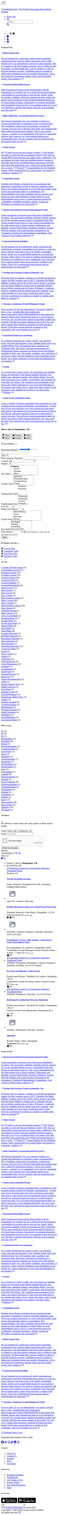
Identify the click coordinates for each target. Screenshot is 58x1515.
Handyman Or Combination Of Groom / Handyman (27, 1000)
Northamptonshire (9, 784)
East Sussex (6, 751)
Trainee (4, 699)
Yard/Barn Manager (10, 646)
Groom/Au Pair (8, 580)
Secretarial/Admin (9, 720)
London (4, 774)
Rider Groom (7, 600)
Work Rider (6, 631)
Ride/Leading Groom (10, 598)
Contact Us (12, 1456)
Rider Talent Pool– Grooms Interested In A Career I (23, 116)
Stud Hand (6, 689)
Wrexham (5, 810)
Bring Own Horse (9, 509)
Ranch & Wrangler (14, 1507)
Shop (9, 1487)
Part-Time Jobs (10, 553)
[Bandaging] (21, 522)
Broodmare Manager (10, 638)
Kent (3, 769)
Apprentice (6, 659)
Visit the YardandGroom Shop (19, 879)
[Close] (16, 444)
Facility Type (7, 484)
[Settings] (8, 41)
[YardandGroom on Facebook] (2, 1442)
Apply (4, 537)
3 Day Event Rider (9, 616)
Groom (6, 367)
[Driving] (27, 519)
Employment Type (9, 504)
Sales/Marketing (8, 717)
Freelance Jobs (10, 556)
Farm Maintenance (9, 664)
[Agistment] (23, 476)
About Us (11, 1453)
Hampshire (6, 761)
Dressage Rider (8, 618)
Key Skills (5, 529)
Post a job (11, 16)
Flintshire (5, 756)
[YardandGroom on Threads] (6, 1442)
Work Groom (7, 613)
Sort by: (4, 850)
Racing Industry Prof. (10, 684)
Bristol (4, 744)
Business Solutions (15, 1475)
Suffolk (4, 797)
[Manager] (24, 471)
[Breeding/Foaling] (23, 479)
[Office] (24, 473)
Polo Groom (6, 593)
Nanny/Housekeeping (11, 679)
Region (4, 463)
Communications (8, 704)
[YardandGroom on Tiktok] (12, 1442)
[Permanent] (23, 499)
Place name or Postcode (11, 458)
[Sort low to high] (16, 853)
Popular (17, 435)
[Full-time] (22, 486)
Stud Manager (7, 643)
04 (2, 733)
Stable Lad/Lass (8, 687)
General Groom (8, 577)
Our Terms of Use (15, 1480)
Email (3, 834)
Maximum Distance (10, 450)
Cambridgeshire (8, 749)
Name (3, 831)
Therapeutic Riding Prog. (12, 697)
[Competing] (21, 527)
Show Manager (8, 641)
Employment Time (9, 494)
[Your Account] (8, 39)
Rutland (4, 792)
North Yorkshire (8, 782)
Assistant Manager (9, 633)
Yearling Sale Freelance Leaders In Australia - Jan (23, 272)
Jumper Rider (7, 626)
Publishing (6, 715)
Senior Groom (9, 147)
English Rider (7, 621)
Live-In (4, 506)
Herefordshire (7, 764)
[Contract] (23, 501)
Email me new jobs (10, 848)
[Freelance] (23, 504)
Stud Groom (6, 608)
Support (10, 1458)
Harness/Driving (8, 674)
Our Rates (11, 1463)
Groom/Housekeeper (10, 585)
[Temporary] (23, 496)
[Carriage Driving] (23, 481)
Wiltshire (5, 807)
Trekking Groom (8, 610)
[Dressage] (27, 516)
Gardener (5, 666)
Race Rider (6, 628)
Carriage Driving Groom (12, 567)
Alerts (28, 435)
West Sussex (6, 805)
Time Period (6, 532)
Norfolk (4, 779)
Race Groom (7, 595)
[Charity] (23, 483)
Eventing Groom (8, 575)
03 (2, 731)
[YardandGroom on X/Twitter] (18, 1442)
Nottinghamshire (8, 787)
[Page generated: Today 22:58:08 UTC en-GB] (20, 1512)
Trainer (4, 656)
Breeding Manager (9, 636)
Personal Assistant (9, 709)
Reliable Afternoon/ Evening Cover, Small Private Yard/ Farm (31, 907)
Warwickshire (7, 802)
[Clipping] (21, 524)
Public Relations (8, 712)
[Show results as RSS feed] (4, 858)
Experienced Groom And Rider (15, 241)
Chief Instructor (8, 661)
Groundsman (7, 669)
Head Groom (7, 588)
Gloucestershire (8, 759)
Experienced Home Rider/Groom (16, 84)
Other (3, 682)
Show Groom (7, 603)
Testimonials (12, 1477)
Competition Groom (11, 178)
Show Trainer (7, 654)
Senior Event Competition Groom (16, 398)
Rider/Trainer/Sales (11, 53)
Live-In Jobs (9, 548)
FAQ (9, 1461)
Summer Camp (7, 692)
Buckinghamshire (9, 746)
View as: (5, 856)
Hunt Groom (7, 590)
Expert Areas (7, 519)
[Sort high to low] (19, 853)
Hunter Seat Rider (9, 623)
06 (2, 736)
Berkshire (5, 741)
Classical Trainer (8, 649)
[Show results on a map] (2, 858)
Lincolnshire (6, 772)
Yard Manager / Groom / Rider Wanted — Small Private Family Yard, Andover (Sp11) (29, 941)
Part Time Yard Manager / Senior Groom (23, 971)
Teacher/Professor (9, 694)
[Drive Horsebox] (21, 529)
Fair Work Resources (16, 1485)
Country (4, 461)
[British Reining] (27, 512)
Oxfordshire (6, 789)
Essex (3, 754)
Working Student (8, 702)
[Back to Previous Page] (3, 3)
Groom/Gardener (8, 583)
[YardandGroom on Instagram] (9, 1442)
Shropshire (6, 794)
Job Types (5, 474)
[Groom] (24, 469)
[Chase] (27, 514)
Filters (7, 435)
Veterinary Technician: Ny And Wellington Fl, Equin (24, 304)
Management (7, 707)
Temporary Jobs (11, 551)
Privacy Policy (13, 1482)
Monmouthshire (8, 777)
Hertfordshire (7, 766)
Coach (4, 651)
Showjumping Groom (11, 605)
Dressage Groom (8, 572)
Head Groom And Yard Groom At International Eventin (25, 210)
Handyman (6, 671)
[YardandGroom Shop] (8, 36)
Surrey (4, 799)
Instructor (5, 676)
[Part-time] (22, 489)
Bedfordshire (7, 739)
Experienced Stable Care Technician (17, 335)
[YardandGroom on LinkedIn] (15, 1442)
